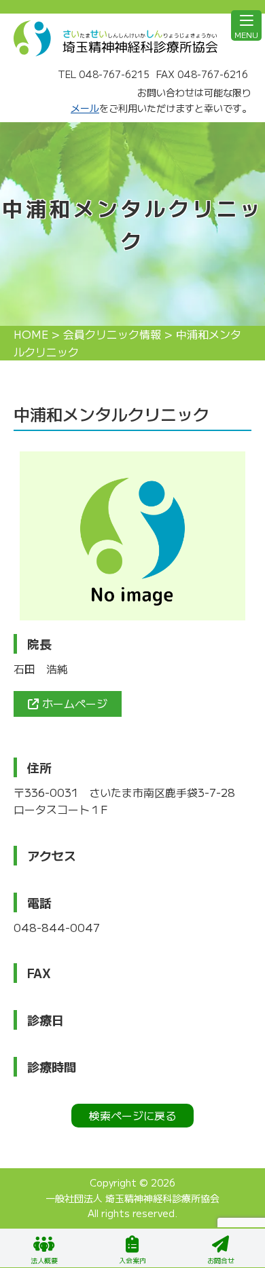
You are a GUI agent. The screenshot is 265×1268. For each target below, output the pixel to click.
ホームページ (73, 703)
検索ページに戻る (132, 1115)
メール (85, 108)
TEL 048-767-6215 (103, 74)
